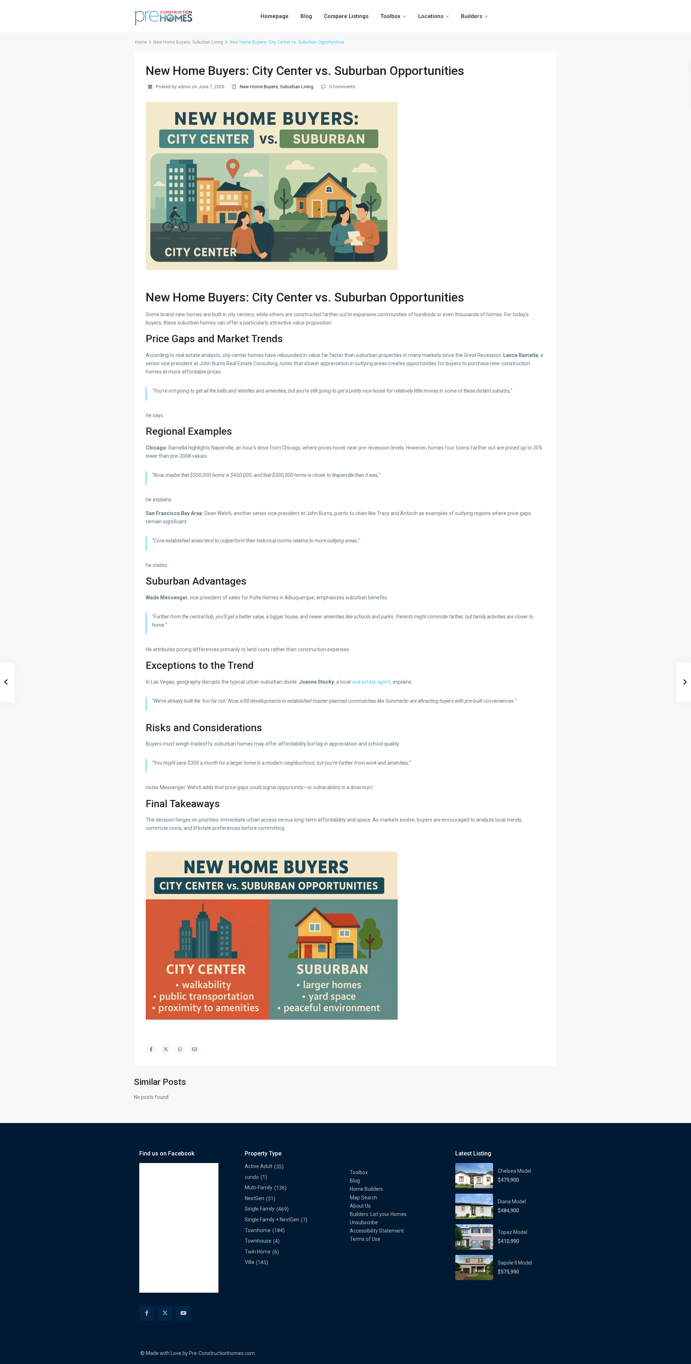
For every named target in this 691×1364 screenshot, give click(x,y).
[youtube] (183, 1313)
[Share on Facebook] (151, 1049)
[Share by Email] (194, 1049)
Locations (430, 16)
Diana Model (512, 1201)
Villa (249, 1262)
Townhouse (258, 1241)
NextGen (254, 1198)
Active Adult (258, 1166)
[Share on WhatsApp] (180, 1049)
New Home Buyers (171, 42)
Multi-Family (258, 1187)
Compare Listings (346, 16)
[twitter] (165, 1313)
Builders (471, 16)
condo (252, 1177)
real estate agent (371, 682)
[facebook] (146, 1313)
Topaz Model (512, 1232)
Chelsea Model (514, 1171)
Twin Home (258, 1252)
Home (141, 42)
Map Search (363, 1197)
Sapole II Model (515, 1263)
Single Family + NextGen (272, 1219)
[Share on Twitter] (165, 1049)
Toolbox (390, 16)
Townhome (258, 1230)
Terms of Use (365, 1239)
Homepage (275, 16)
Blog (306, 16)
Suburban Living (207, 42)
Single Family (260, 1209)
